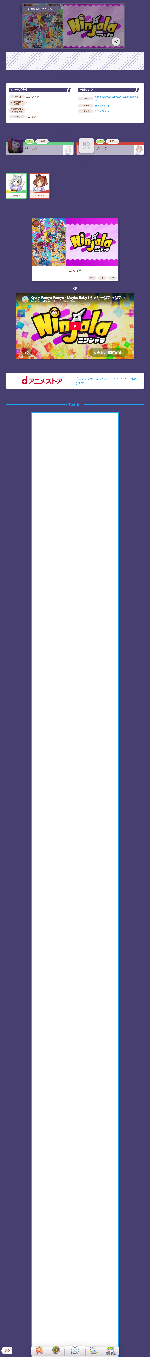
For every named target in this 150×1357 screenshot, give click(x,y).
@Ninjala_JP (102, 105)
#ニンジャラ (102, 111)
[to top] (141, 1350)
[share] (116, 41)
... (26, 9)
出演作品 (35, 9)
